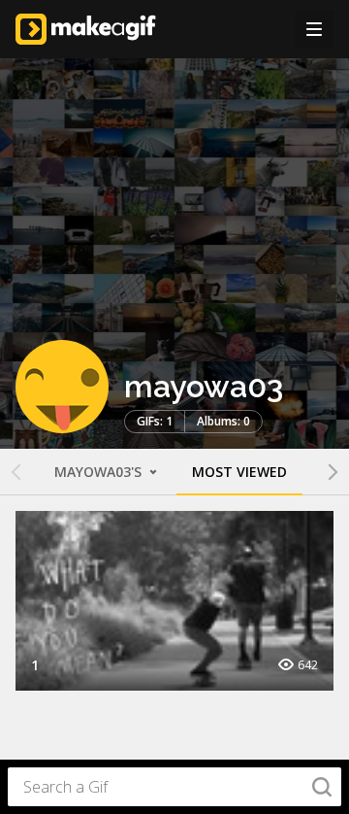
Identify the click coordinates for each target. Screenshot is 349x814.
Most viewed (239, 471)
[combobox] (174, 786)
